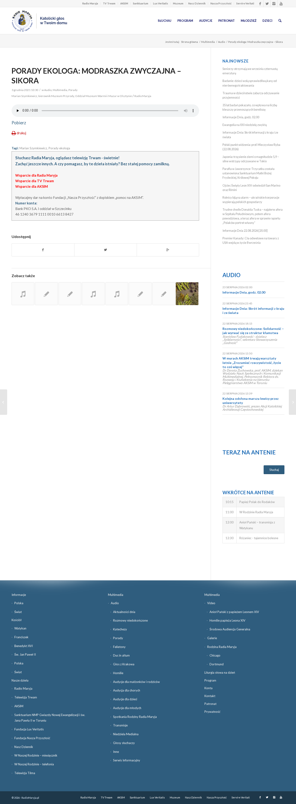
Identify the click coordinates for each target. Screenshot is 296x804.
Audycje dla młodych (127, 708)
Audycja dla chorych (126, 690)
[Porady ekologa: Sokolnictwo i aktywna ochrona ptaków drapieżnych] (116, 293)
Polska (18, 603)
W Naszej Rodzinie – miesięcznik (35, 755)
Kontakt (209, 696)
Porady (72, 90)
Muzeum (178, 3)
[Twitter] (267, 3)
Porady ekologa (59, 148)
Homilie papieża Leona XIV (227, 620)
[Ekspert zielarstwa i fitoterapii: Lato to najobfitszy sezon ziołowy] (187, 293)
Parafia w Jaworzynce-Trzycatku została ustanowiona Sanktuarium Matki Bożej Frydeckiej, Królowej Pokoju (248, 173)
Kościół (17, 620)
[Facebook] (260, 3)
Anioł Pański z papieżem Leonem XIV (234, 612)
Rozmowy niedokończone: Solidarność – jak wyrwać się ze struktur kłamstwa (253, 331)
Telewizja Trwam (25, 697)
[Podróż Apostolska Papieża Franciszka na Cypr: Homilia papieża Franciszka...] (3, 402)
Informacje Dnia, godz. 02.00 (240, 117)
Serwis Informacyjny (126, 760)
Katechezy (120, 629)
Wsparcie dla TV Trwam (34, 181)
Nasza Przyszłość (220, 3)
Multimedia (208, 41)
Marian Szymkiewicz (33, 148)
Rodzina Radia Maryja (222, 647)
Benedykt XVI (23, 646)
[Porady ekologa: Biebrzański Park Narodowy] (93, 293)
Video (211, 603)
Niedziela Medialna (126, 734)
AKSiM (124, 3)
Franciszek (21, 637)
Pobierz (19, 122)
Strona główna (189, 41)
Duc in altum (121, 655)
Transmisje (120, 725)
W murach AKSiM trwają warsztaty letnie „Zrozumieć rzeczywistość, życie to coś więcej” (251, 362)
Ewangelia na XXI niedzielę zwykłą (244, 125)
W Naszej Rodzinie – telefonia (34, 764)
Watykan (20, 628)
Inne (116, 752)
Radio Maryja (90, 3)
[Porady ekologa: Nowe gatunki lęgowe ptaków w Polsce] (163, 293)
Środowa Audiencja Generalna (230, 629)
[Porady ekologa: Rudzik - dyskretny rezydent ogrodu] (46, 293)
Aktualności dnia (124, 612)
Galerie (212, 638)
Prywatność (212, 711)
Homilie (118, 673)
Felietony (119, 647)
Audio (221, 41)
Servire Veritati (245, 3)
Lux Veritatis (160, 3)
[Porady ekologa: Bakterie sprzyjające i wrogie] (70, 293)
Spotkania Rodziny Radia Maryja (135, 717)
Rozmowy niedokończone (130, 620)
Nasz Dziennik (197, 3)
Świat (18, 612)
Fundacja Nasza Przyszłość (32, 738)
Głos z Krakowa (123, 664)
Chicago (215, 655)
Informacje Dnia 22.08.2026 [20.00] (245, 230)
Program (210, 680)
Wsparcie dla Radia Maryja (36, 175)
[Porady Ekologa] (23, 293)
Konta (208, 688)
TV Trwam (109, 3)
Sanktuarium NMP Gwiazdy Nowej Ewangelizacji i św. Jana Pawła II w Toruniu (49, 718)
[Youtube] (281, 3)
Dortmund (217, 664)
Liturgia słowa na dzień (219, 672)
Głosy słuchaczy (124, 743)
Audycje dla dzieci (125, 699)
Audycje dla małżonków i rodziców (136, 682)
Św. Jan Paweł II (25, 654)
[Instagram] (274, 3)
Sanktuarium (140, 3)
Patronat (210, 704)
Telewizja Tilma (24, 773)
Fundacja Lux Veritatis (29, 729)
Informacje (19, 595)
